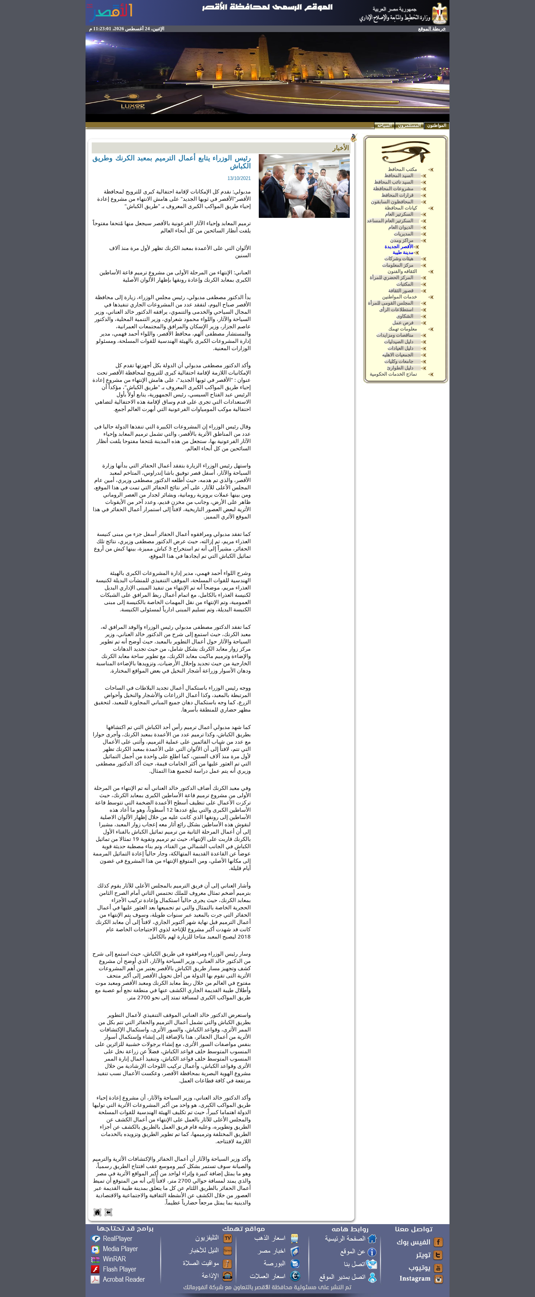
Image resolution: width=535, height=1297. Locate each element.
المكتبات (404, 284)
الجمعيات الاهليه (397, 354)
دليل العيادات (400, 348)
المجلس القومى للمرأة (390, 303)
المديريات (403, 233)
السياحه (384, 125)
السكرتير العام (399, 214)
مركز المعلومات (397, 265)
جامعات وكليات (398, 361)
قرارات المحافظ (397, 195)
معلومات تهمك (402, 329)
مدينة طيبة (403, 252)
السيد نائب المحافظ (393, 182)
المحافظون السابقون (392, 201)
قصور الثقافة (400, 290)
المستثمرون (409, 125)
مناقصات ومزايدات (394, 335)
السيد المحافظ (398, 175)
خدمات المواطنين (399, 296)
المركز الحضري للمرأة (391, 277)
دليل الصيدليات (398, 341)
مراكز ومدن (401, 240)
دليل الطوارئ (400, 368)
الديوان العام (400, 227)
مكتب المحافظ (402, 169)
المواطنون (436, 125)
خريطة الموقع (432, 28)
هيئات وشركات (398, 258)
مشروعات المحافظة (393, 188)
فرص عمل (402, 322)
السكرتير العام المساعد (390, 220)
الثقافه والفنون (402, 271)
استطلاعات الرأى (396, 309)
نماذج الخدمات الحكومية (393, 374)
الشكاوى (404, 316)
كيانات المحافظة (401, 208)
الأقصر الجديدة (399, 246)
